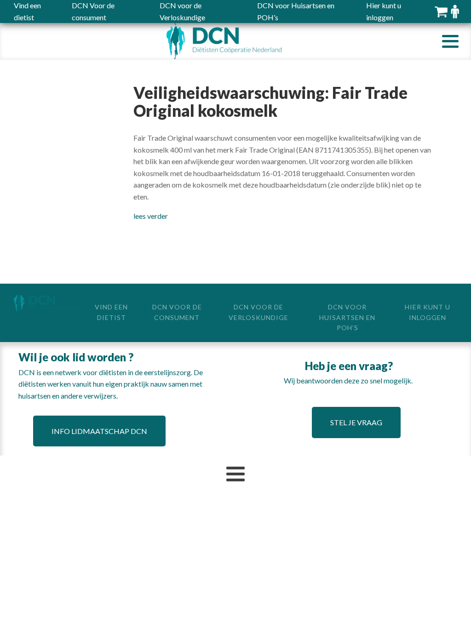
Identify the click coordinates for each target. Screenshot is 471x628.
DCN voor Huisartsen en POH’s (347, 317)
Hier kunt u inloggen (427, 312)
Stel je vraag (356, 422)
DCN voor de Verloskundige (258, 312)
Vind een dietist (111, 312)
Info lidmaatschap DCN (99, 431)
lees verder (150, 215)
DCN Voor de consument (177, 312)
